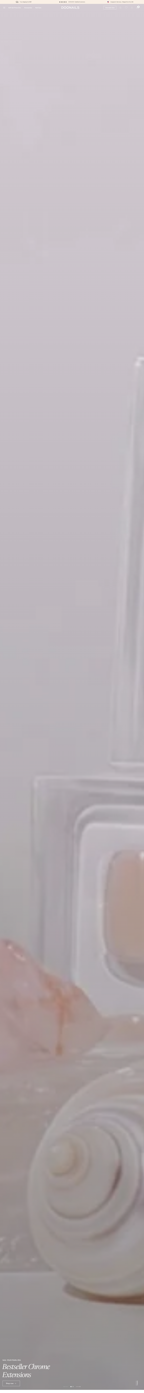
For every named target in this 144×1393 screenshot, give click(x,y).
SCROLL (137, 1383)
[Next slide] (78, 1386)
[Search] (120, 7)
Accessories (28, 7)
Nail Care (38, 7)
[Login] (132, 7)
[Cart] (137, 8)
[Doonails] (70, 7)
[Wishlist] (126, 8)
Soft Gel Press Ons (14, 7)
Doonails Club (109, 8)
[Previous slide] (65, 1386)
